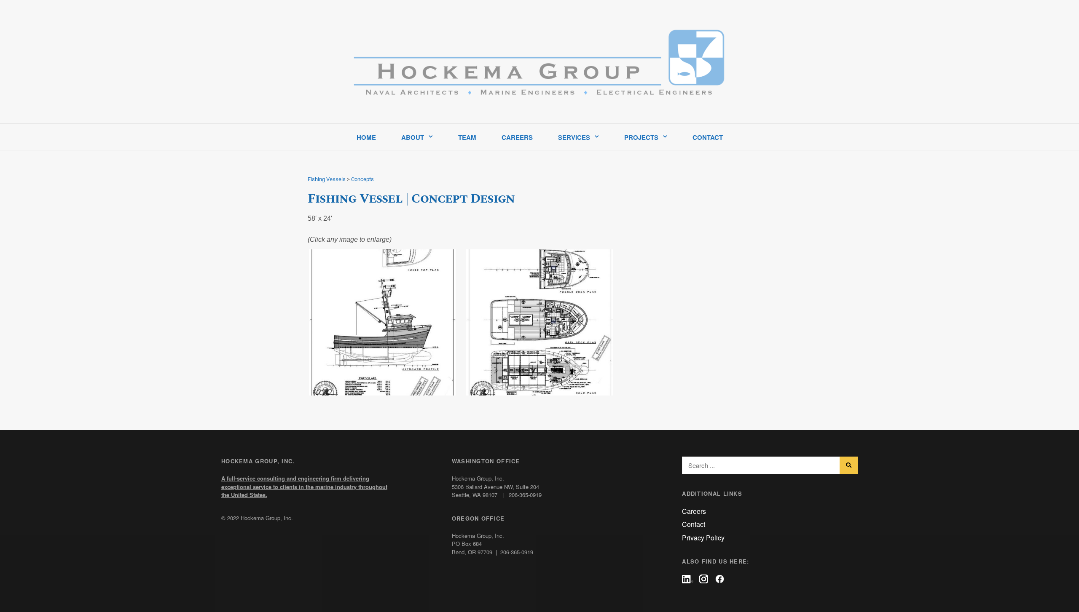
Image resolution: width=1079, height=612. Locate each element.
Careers (517, 137)
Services (574, 137)
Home (366, 137)
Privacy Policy (703, 538)
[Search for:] (770, 466)
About (412, 137)
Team (467, 137)
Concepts (362, 179)
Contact (707, 137)
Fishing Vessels (327, 179)
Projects (641, 137)
